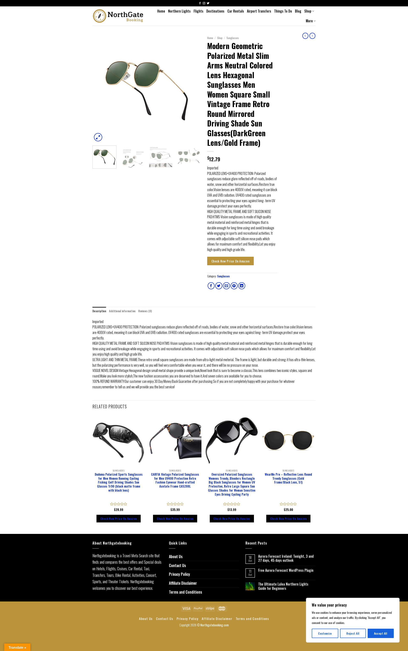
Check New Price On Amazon (230, 260)
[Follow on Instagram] (204, 3)
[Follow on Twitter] (208, 3)
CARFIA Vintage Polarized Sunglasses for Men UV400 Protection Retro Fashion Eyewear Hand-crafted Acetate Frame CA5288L (175, 480)
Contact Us (177, 565)
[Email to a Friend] (226, 285)
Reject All (352, 633)
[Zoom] (98, 137)
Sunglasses (233, 38)
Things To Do (283, 11)
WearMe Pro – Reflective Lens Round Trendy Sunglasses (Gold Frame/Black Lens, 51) (288, 478)
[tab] (99, 311)
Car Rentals (235, 11)
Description (99, 311)
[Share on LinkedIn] (241, 285)
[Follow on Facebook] (200, 3)
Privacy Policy (179, 574)
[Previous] (100, 88)
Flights (198, 11)
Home (161, 11)
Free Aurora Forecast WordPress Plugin (285, 570)
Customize (325, 633)
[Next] (193, 88)
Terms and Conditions (185, 592)
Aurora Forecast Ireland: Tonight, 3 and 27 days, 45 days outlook (286, 558)
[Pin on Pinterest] (234, 285)
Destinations (215, 11)
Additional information (122, 311)
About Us (176, 556)
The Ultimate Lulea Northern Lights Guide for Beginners (283, 586)
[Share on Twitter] (218, 285)
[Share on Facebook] (211, 285)
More (309, 20)
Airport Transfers (259, 11)
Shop (307, 11)
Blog (298, 11)
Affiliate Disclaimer (183, 583)
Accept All (380, 633)
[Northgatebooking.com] (118, 16)
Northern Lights (179, 11)
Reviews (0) (145, 311)
